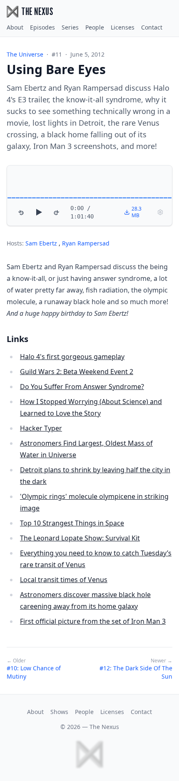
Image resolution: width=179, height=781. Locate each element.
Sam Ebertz (42, 243)
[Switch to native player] (160, 212)
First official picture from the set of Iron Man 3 (93, 621)
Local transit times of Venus (63, 579)
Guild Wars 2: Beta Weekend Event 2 (76, 371)
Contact (151, 27)
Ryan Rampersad (85, 243)
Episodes (42, 27)
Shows (59, 712)
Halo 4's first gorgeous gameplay (72, 356)
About (15, 27)
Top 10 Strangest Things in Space (72, 523)
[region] (89, 195)
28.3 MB (137, 212)
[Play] (38, 212)
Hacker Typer (41, 428)
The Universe (25, 54)
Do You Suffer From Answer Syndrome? (82, 386)
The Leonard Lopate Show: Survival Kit (80, 538)
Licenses (122, 27)
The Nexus (104, 727)
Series (70, 27)
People (94, 27)
